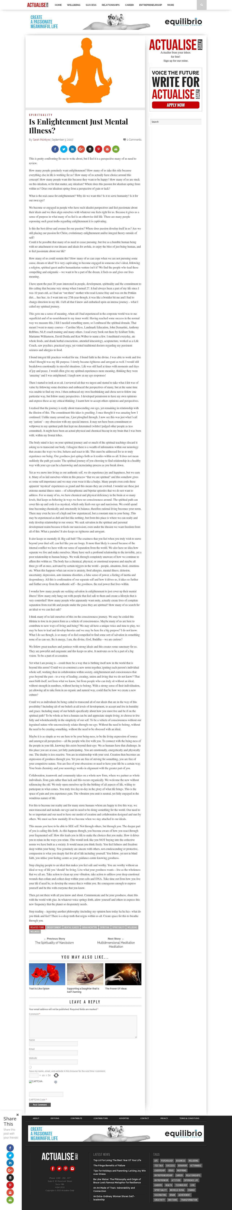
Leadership (159, 1170)
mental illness (71, 927)
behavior (182, 1165)
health (168, 1185)
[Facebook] (53, 1171)
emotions (172, 1199)
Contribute (76, 1118)
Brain (172, 1194)
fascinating (160, 1194)
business (180, 1160)
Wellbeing (73, 5)
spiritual (104, 927)
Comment (34, 1014)
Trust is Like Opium (39, 988)
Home (58, 5)
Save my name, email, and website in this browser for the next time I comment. (67, 1071)
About (36, 1118)
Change (191, 1189)
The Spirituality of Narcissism (54, 942)
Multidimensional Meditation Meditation (116, 944)
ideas (171, 1170)
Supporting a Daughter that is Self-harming (83, 990)
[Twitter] (59, 1171)
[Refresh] (56, 1082)
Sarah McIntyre (41, 139)
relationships (193, 1175)
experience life (191, 1180)
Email (32, 1049)
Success (91, 5)
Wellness (35, 931)
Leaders (158, 1185)
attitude (176, 1180)
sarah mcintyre (89, 927)
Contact (144, 1118)
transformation (189, 1199)
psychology (167, 1160)
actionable (195, 1165)
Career (129, 5)
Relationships (111, 5)
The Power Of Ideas (116, 988)
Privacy (164, 1118)
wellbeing (132, 927)
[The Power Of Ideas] (123, 984)
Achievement (184, 1194)
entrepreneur (161, 1180)
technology (181, 1185)
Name (32, 1040)
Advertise (124, 1118)
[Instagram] (72, 1171)
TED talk (158, 1165)
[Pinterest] (66, 1171)
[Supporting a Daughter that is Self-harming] (85, 984)
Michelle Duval (177, 1189)
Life (156, 1160)
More (170, 5)
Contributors (101, 1118)
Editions (55, 1118)
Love (192, 1185)
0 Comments (134, 139)
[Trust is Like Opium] (47, 984)
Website (33, 1058)
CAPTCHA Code (37, 1099)
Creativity (159, 1199)
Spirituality (41, 115)
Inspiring (181, 1170)
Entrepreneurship (150, 5)
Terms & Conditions (189, 1118)
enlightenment (54, 927)
